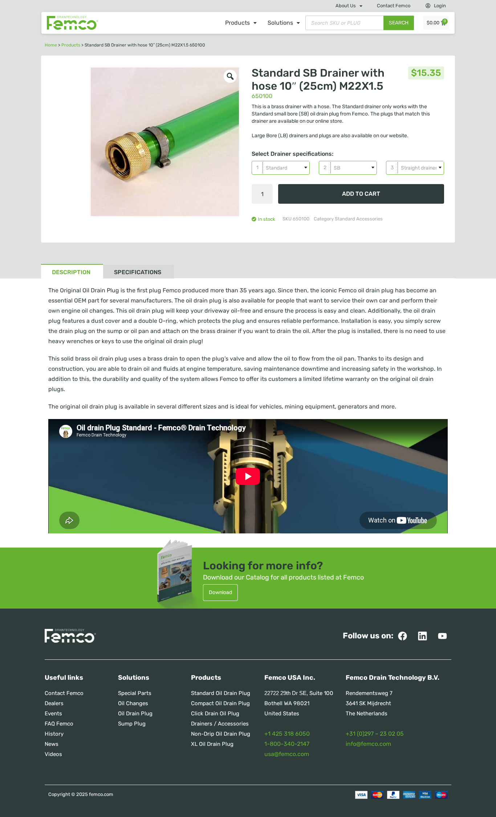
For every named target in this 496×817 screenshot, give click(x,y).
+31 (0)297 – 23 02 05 (375, 733)
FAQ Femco (59, 723)
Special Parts (134, 693)
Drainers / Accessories (220, 723)
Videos (53, 754)
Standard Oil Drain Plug (220, 693)
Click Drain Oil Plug (215, 713)
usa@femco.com (286, 754)
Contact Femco (393, 5)
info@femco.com (368, 743)
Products (237, 22)
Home (51, 45)
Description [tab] (71, 272)
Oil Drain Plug (135, 713)
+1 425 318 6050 (287, 733)
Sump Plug (132, 723)
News (51, 744)
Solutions (280, 22)
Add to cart (361, 193)
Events (53, 713)
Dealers (54, 703)
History (54, 734)
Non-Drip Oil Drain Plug (220, 734)
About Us (346, 5)
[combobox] (281, 168)
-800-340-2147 (288, 743)
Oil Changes (133, 703)
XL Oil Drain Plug (212, 744)
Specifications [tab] (137, 272)
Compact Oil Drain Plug (220, 703)
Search (398, 23)
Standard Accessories (359, 218)
